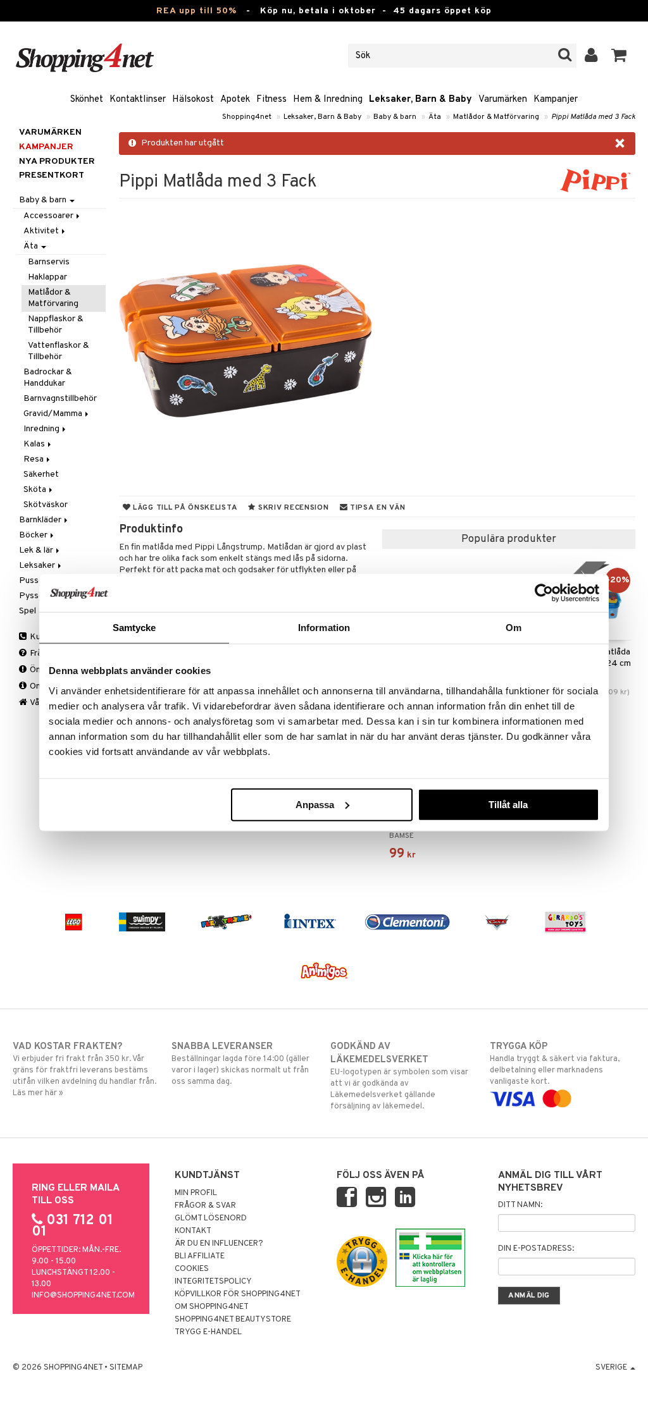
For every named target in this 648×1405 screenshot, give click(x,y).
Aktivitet (42, 231)
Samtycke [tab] (134, 627)
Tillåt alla (508, 804)
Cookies (192, 1269)
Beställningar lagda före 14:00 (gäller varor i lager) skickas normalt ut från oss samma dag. (240, 1064)
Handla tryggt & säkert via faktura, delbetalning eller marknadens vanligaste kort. (555, 1064)
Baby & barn (394, 117)
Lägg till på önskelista (183, 508)
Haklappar (47, 277)
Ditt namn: (520, 1205)
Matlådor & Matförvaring (496, 117)
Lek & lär (37, 550)
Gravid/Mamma (53, 413)
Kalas (35, 444)
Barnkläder (41, 520)
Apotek (235, 100)
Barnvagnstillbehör (60, 398)
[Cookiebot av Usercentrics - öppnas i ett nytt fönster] (544, 593)
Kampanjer (555, 100)
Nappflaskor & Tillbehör (56, 325)
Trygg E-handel (208, 1332)
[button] (619, 56)
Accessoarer (49, 216)
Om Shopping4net (212, 1307)
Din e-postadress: (536, 1249)
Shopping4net (246, 117)
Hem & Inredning (328, 100)
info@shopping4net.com (83, 1296)
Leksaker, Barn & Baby (420, 100)
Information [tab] (324, 627)
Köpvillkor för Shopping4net (238, 1294)
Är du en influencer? (219, 1244)
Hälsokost (193, 100)
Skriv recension (292, 508)
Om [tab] (513, 627)
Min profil (196, 1193)
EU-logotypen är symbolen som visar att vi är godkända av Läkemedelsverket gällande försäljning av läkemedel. (399, 1076)
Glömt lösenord (211, 1218)
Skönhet (86, 100)
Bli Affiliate (200, 1256)
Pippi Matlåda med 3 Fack (593, 117)
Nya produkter (57, 161)
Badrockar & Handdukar (47, 378)
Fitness (271, 100)
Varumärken (502, 100)
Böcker (34, 535)
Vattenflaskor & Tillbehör (58, 351)
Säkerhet (41, 474)
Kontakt (193, 1231)
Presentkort (51, 175)
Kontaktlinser (137, 100)
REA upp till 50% (196, 11)
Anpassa (315, 804)
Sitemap (125, 1368)
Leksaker (38, 565)
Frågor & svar (205, 1206)
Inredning (42, 429)
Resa (34, 459)
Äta (434, 117)
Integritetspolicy (213, 1282)
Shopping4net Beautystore (233, 1320)
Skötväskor (45, 505)
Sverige (612, 1368)
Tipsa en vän (376, 508)
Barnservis (49, 262)
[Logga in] (591, 56)
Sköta (35, 489)
